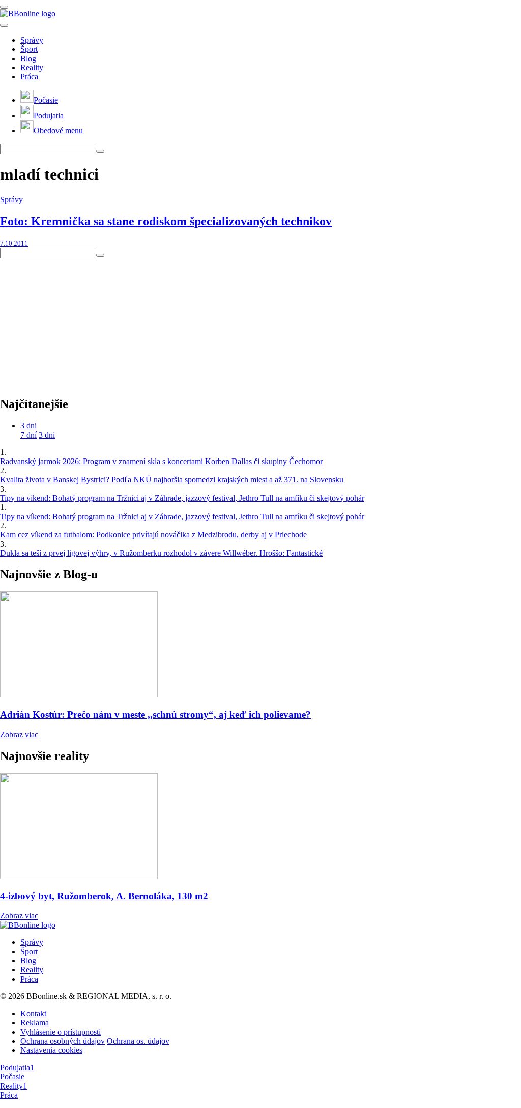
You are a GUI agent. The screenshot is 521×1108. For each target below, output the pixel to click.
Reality (31, 67)
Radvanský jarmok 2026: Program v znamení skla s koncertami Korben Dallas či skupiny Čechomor (161, 461)
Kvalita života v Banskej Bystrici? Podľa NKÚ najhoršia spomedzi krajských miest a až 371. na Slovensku (171, 479)
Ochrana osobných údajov (62, 1041)
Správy (31, 40)
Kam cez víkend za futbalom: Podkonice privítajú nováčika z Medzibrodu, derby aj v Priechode (153, 534)
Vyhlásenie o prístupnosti (60, 1032)
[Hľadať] (4, 25)
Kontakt (33, 1013)
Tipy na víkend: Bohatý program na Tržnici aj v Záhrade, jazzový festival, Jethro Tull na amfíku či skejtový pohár (182, 498)
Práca (29, 76)
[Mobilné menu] (4, 7)
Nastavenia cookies (51, 1050)
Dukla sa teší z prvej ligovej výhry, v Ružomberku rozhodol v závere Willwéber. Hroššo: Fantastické (161, 553)
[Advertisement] (76, 322)
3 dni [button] (28, 425)
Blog (28, 58)
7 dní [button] (28, 434)
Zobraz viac (19, 734)
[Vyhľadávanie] (100, 151)
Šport (29, 49)
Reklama (34, 1022)
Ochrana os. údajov (138, 1041)
